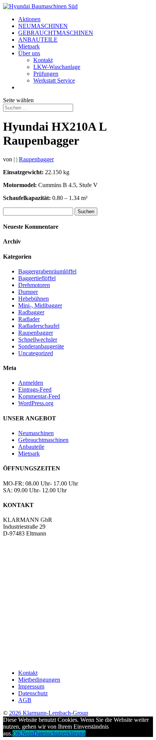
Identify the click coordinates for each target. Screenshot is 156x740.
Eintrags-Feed (34, 389)
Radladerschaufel (38, 326)
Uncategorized (35, 353)
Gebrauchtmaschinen (43, 440)
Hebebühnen (33, 298)
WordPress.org (35, 403)
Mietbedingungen (39, 679)
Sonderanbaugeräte (41, 346)
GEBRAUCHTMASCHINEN (55, 33)
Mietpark (29, 46)
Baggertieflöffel (37, 278)
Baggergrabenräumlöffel (47, 271)
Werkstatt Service (54, 80)
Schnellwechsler (37, 339)
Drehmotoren (34, 285)
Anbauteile (31, 446)
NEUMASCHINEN (43, 26)
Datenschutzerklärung (59, 733)
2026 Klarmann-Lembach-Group (48, 713)
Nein (27, 733)
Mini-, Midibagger (40, 305)
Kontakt (43, 60)
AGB (24, 700)
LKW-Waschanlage (56, 67)
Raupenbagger (36, 159)
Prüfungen (45, 73)
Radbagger (31, 312)
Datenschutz (33, 693)
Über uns (29, 53)
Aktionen (29, 19)
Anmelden (30, 382)
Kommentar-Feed (39, 396)
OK (17, 733)
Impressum (31, 686)
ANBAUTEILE (38, 39)
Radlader (29, 319)
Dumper (28, 292)
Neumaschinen (36, 433)
